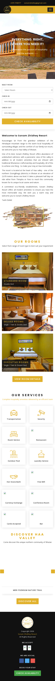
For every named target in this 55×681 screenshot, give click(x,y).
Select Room (7, 85)
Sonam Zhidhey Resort (27, 634)
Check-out (6, 108)
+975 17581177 (15, 3)
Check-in (5, 96)
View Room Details (27, 379)
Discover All (28, 601)
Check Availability (27, 121)
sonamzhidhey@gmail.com (35, 3)
